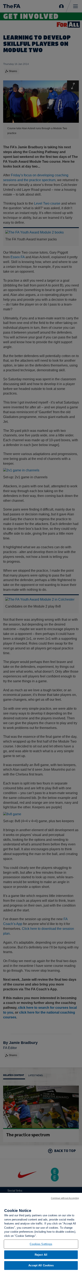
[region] (41, 1232)
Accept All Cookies (40, 1265)
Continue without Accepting (65, 1198)
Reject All (41, 1254)
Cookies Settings (41, 1244)
